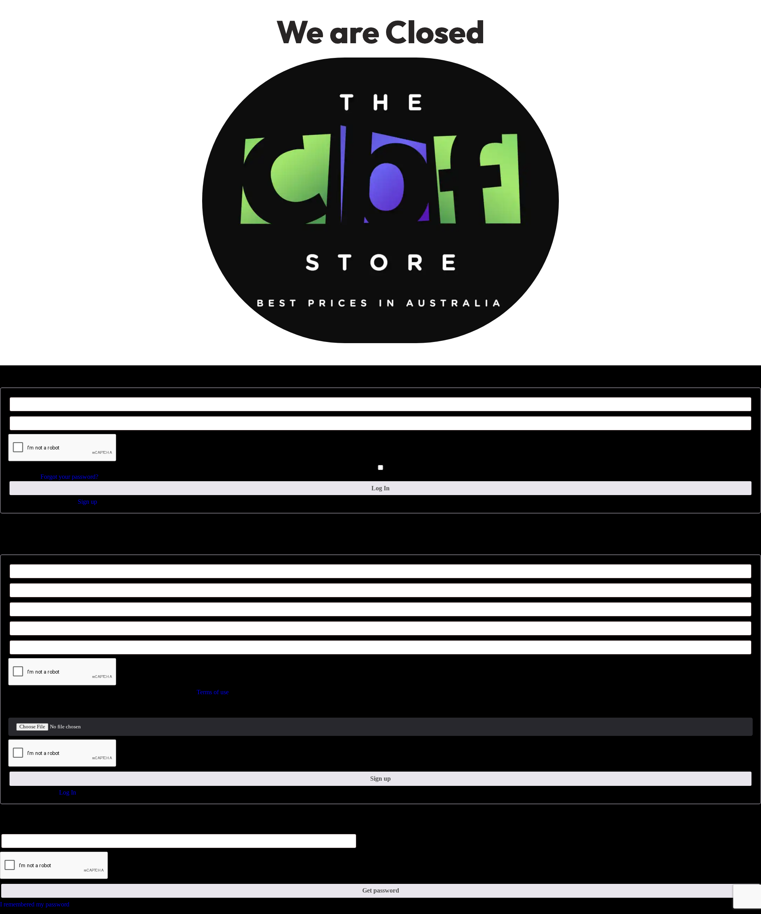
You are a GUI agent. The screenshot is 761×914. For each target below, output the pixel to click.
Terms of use (213, 692)
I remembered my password (34, 904)
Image (14, 708)
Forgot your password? (69, 476)
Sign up (87, 501)
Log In (67, 792)
